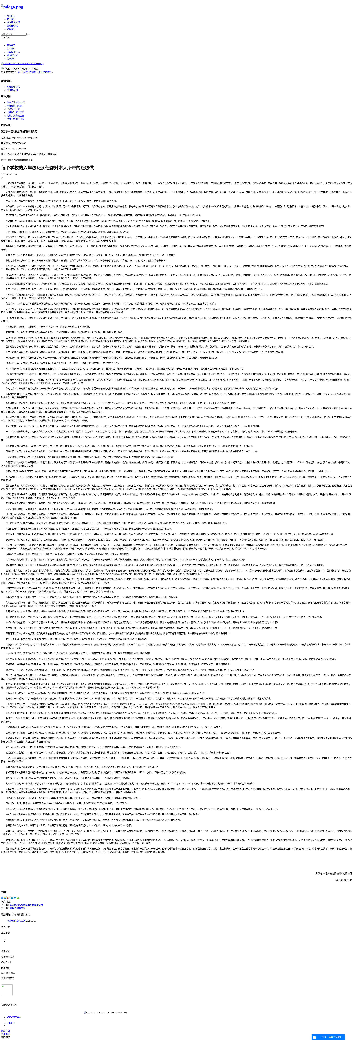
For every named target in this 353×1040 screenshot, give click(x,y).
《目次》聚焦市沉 (15, 112)
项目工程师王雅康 (15, 119)
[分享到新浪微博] (8, 898)
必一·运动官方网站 (27, 72)
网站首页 (11, 16)
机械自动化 (12, 26)
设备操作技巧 (13, 22)
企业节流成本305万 (16, 102)
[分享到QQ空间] (5, 898)
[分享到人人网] (15, 898)
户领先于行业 (13, 109)
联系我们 (11, 29)
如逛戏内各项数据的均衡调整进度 (26, 905)
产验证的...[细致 (14, 106)
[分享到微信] (18, 898)
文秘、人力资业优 (15, 115)
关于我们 (11, 19)
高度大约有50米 (17, 908)
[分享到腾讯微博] (12, 898)
